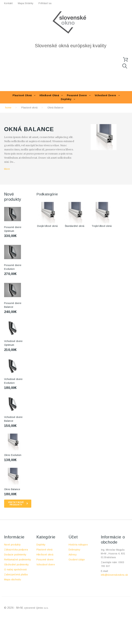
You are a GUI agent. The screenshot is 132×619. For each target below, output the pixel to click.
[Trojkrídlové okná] (102, 212)
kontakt (8, 3)
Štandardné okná (74, 226)
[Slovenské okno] (69, 22)
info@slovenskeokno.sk (114, 574)
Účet (73, 537)
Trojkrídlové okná (102, 226)
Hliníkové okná (49, 95)
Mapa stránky (25, 3)
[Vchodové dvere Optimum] (12, 328)
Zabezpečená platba (16, 574)
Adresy (73, 554)
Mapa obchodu (12, 579)
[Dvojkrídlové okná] (47, 212)
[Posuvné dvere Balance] (12, 214)
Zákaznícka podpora (16, 549)
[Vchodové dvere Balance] (12, 404)
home (8, 107)
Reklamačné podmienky (17, 559)
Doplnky (66, 99)
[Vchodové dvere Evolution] (12, 366)
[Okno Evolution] (12, 442)
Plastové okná (22, 95)
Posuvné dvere (77, 95)
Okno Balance (12, 489)
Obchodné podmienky (16, 564)
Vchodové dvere (105, 95)
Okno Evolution (12, 455)
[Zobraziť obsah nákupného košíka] (125, 59)
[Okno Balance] (12, 476)
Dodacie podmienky (15, 554)
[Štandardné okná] (75, 212)
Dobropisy (74, 549)
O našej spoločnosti (15, 569)
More (7, 169)
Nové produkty (12, 544)
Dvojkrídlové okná (47, 226)
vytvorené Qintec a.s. (36, 607)
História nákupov (78, 544)
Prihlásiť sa (44, 3)
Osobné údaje (77, 559)
